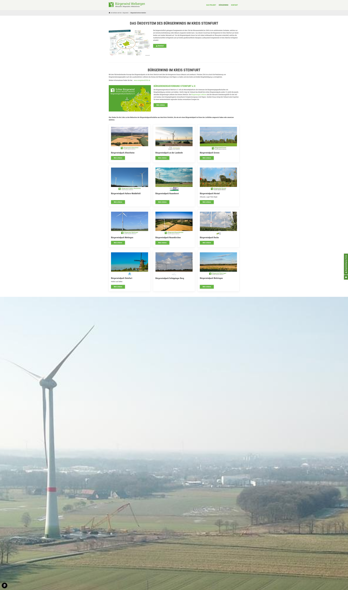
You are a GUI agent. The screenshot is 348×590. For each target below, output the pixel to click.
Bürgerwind (223, 5)
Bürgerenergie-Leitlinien (198, 94)
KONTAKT (234, 5)
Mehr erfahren (160, 105)
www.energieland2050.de (142, 80)
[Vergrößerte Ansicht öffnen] (129, 42)
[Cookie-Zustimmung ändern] (4, 585)
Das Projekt (211, 5)
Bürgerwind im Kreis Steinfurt (138, 13)
